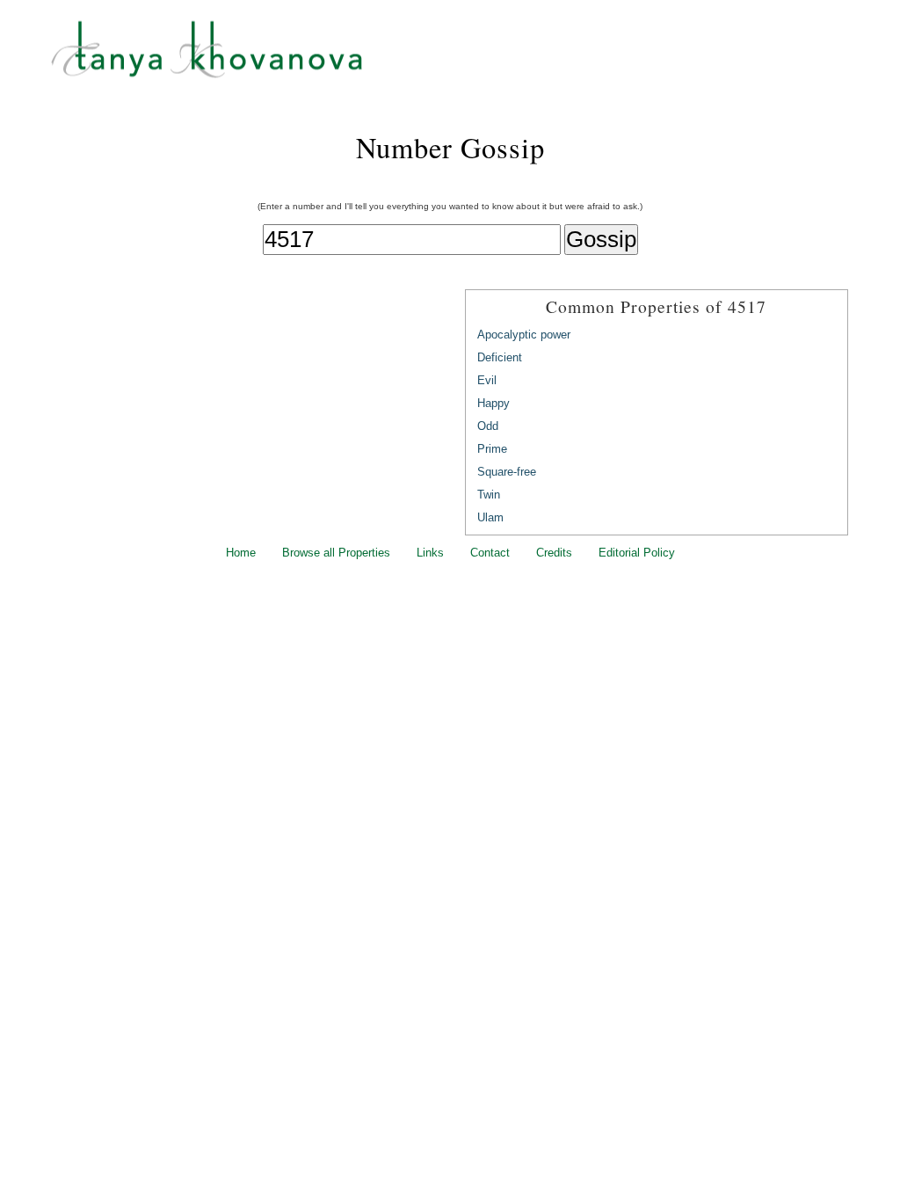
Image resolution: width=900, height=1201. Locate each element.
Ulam (490, 517)
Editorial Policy (637, 552)
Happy (493, 403)
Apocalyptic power (523, 334)
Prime (492, 448)
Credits (554, 552)
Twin (488, 494)
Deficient (499, 357)
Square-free (506, 471)
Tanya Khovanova (472, 57)
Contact (490, 552)
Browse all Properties (336, 552)
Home (241, 552)
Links (430, 552)
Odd (487, 426)
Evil (487, 380)
